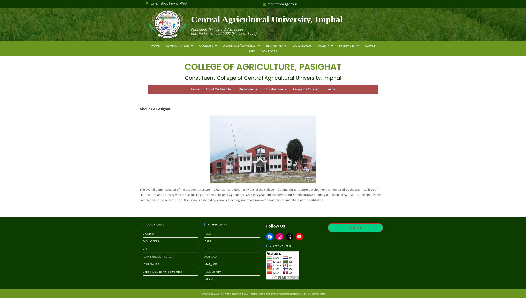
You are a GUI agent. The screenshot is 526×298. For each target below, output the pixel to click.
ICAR (207, 234)
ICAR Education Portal (157, 256)
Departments (248, 89)
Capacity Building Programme (162, 272)
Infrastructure (273, 89)
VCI (145, 249)
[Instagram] (279, 236)
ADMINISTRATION (177, 46)
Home (195, 89)
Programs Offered (306, 89)
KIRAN (208, 279)
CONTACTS (269, 51)
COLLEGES (206, 46)
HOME (155, 46)
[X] (289, 236)
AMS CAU (210, 256)
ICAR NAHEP (151, 264)
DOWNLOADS (302, 46)
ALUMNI (370, 46)
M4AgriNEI (211, 264)
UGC (207, 249)
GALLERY (323, 46)
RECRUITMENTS (276, 46)
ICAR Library (212, 272)
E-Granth (149, 234)
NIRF (252, 51)
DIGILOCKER (151, 241)
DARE (207, 241)
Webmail (355, 227)
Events (330, 89)
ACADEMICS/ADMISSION (239, 46)
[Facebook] (269, 236)
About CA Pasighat (219, 89)
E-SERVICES (347, 46)
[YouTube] (299, 236)
